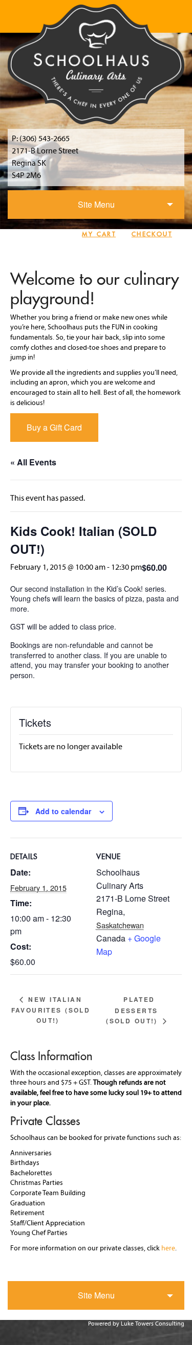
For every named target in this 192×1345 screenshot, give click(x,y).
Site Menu (96, 204)
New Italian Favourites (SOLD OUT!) (51, 1010)
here (168, 1248)
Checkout (152, 234)
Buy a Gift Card (54, 427)
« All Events (33, 462)
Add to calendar (63, 811)
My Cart (99, 234)
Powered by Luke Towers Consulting (136, 1324)
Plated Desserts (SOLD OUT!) (133, 1010)
